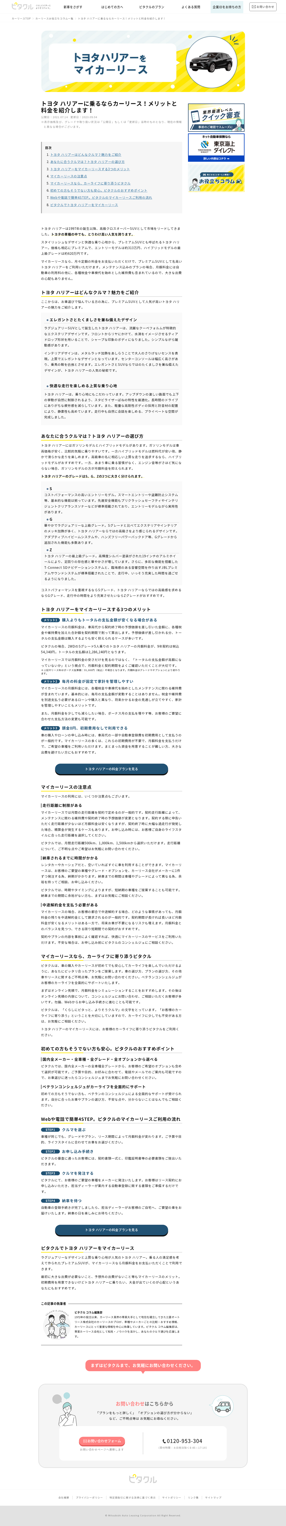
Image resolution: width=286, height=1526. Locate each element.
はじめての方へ (112, 7)
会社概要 (63, 1497)
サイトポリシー (171, 1497)
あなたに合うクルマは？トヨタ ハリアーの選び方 (87, 162)
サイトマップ (213, 1497)
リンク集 (193, 1497)
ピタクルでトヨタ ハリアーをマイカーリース (84, 205)
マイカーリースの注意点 (68, 176)
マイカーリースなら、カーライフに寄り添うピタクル (90, 183)
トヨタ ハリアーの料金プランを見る (111, 769)
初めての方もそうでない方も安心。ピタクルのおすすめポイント (98, 191)
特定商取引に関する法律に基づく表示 (133, 1497)
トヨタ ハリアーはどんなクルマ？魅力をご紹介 (85, 155)
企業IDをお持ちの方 (227, 7)
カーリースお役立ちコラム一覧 (54, 18)
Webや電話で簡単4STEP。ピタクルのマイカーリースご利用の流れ (101, 198)
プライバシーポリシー (89, 1497)
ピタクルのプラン (151, 7)
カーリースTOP (21, 18)
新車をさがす (73, 7)
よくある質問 (191, 7)
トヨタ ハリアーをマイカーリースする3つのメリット (90, 169)
